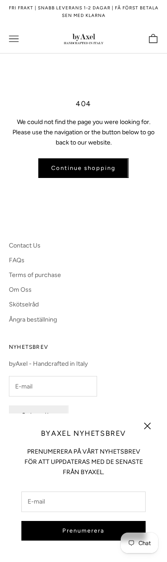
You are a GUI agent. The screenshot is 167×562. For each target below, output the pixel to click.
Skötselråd (24, 304)
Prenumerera (83, 530)
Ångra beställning (33, 319)
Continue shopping (83, 168)
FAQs (16, 260)
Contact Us (25, 245)
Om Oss (20, 289)
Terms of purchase (35, 275)
